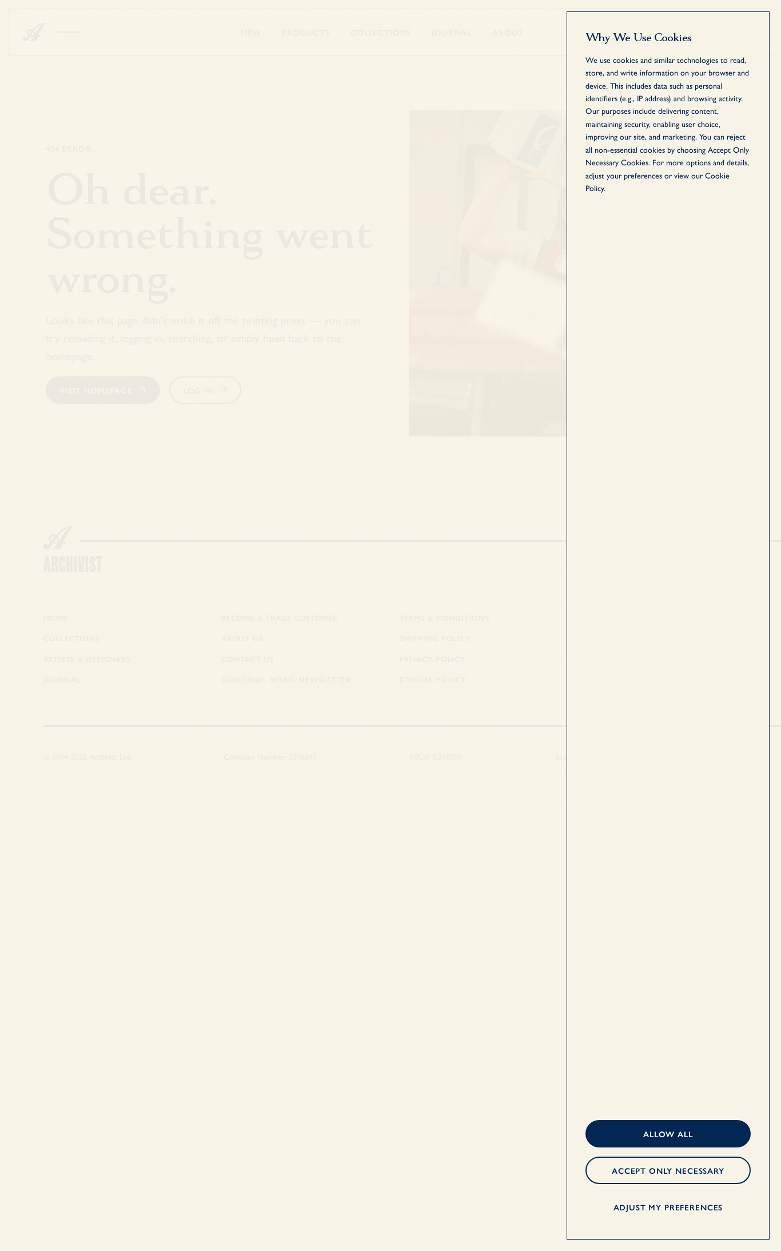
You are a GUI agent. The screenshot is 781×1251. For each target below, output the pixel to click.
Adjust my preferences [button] (668, 1207)
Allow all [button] (668, 1133)
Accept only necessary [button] (668, 1170)
